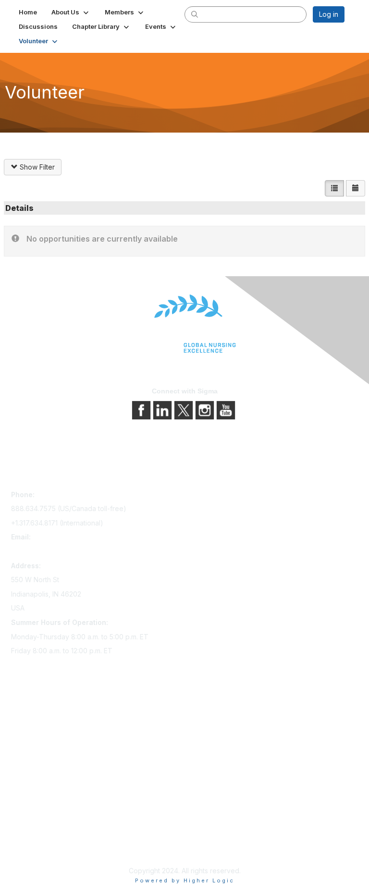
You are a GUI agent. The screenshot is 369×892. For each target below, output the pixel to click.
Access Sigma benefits (47, 729)
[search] (194, 14)
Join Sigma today (38, 716)
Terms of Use (32, 837)
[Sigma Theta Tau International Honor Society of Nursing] (184, 324)
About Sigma (31, 810)
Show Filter (36, 167)
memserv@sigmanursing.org (55, 551)
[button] (71, 12)
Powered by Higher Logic (184, 880)
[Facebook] (142, 409)
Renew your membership (50, 743)
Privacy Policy (33, 823)
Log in (328, 14)
